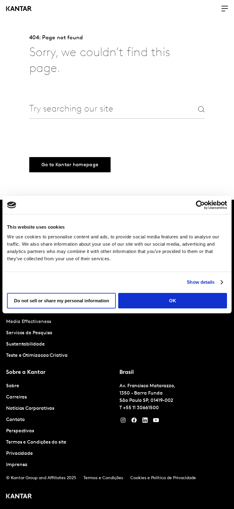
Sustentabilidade (25, 344)
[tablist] (117, 354)
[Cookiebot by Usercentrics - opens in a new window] (200, 204)
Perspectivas (20, 431)
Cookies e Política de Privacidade (163, 478)
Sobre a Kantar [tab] (25, 372)
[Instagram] (123, 421)
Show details (200, 282)
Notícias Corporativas (30, 408)
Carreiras (16, 397)
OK (172, 300)
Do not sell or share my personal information (61, 300)
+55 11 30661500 (141, 407)
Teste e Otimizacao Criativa (37, 355)
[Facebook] (134, 421)
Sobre (12, 386)
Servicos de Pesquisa (29, 333)
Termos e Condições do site (36, 442)
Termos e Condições (103, 478)
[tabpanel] (60, 425)
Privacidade (19, 453)
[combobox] (106, 109)
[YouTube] (145, 421)
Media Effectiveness (28, 321)
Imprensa (16, 464)
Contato (15, 419)
